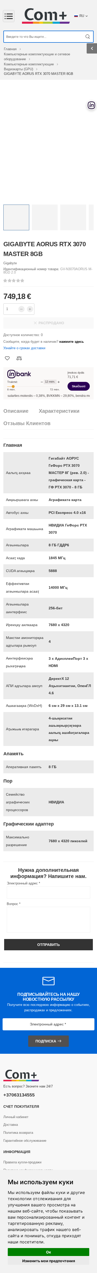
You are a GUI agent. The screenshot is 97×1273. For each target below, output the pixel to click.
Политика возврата (18, 1133)
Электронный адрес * (23, 883)
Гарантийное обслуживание (24, 1141)
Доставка (10, 1125)
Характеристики (59, 411)
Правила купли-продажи (22, 1162)
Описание (15, 411)
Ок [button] (48, 1252)
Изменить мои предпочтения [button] (48, 1261)
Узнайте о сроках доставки (24, 348)
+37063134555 (19, 1095)
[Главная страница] (46, 16)
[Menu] (8, 16)
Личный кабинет (15, 1117)
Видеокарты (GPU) (19, 69)
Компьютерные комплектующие (29, 64)
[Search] (88, 37)
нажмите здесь (71, 342)
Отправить (48, 945)
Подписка (45, 1041)
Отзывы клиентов (26, 423)
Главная (11, 49)
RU (81, 16)
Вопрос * (13, 904)
